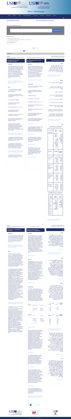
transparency (38, 276)
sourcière (14, 277)
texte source (15, 70)
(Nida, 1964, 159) (31, 79)
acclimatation (12, 308)
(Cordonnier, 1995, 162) (15, 253)
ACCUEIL (9, 15)
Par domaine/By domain (13, 20)
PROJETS (19, 15)
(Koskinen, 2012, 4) (31, 385)
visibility (37, 263)
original (30, 269)
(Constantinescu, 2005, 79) (16, 306)
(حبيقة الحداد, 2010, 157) (59, 354)
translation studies (31, 271)
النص (50, 235)
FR (9, 44)
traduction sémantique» (13, 157)
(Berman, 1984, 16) (13, 328)
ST (29, 252)
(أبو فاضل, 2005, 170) (60, 379)
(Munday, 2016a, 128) (31, 144)
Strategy (29, 235)
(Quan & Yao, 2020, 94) (31, 157)
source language (37, 76)
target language (38, 363)
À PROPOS (14, 15)
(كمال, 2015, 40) (60, 249)
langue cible (10, 72)
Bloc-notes (35, 15)
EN (8, 44)
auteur (20, 279)
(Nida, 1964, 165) (31, 123)
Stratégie (10, 235)
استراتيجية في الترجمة (58, 235)
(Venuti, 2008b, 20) (31, 352)
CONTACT (54, 15)
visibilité (10, 239)
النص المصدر (57, 68)
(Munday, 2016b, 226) (31, 255)
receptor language (33, 71)
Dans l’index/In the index (11, 42)
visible (29, 250)
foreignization (31, 290)
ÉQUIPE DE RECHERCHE (27, 15)
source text (41, 101)
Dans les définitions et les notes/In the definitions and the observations (19, 39)
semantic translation (37, 147)
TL (40, 321)
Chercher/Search (57, 30)
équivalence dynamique (13, 90)
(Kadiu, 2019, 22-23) (31, 282)
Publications (48, 15)
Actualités (42, 15)
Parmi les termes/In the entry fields (13, 38)
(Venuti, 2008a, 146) (31, 366)
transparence (10, 261)
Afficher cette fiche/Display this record (57, 57)
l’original (9, 238)
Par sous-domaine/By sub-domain (45, 20)
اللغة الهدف (50, 68)
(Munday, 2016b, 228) (31, 327)
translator (37, 235)
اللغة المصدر (58, 72)
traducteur (16, 239)
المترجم (61, 66)
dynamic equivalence (33, 87)
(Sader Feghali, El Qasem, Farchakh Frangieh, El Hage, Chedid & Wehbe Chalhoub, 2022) (15, 82)
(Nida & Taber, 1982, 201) (38, 79)
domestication (38, 391)
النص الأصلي (60, 245)
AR (11, 44)
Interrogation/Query (10, 36)
